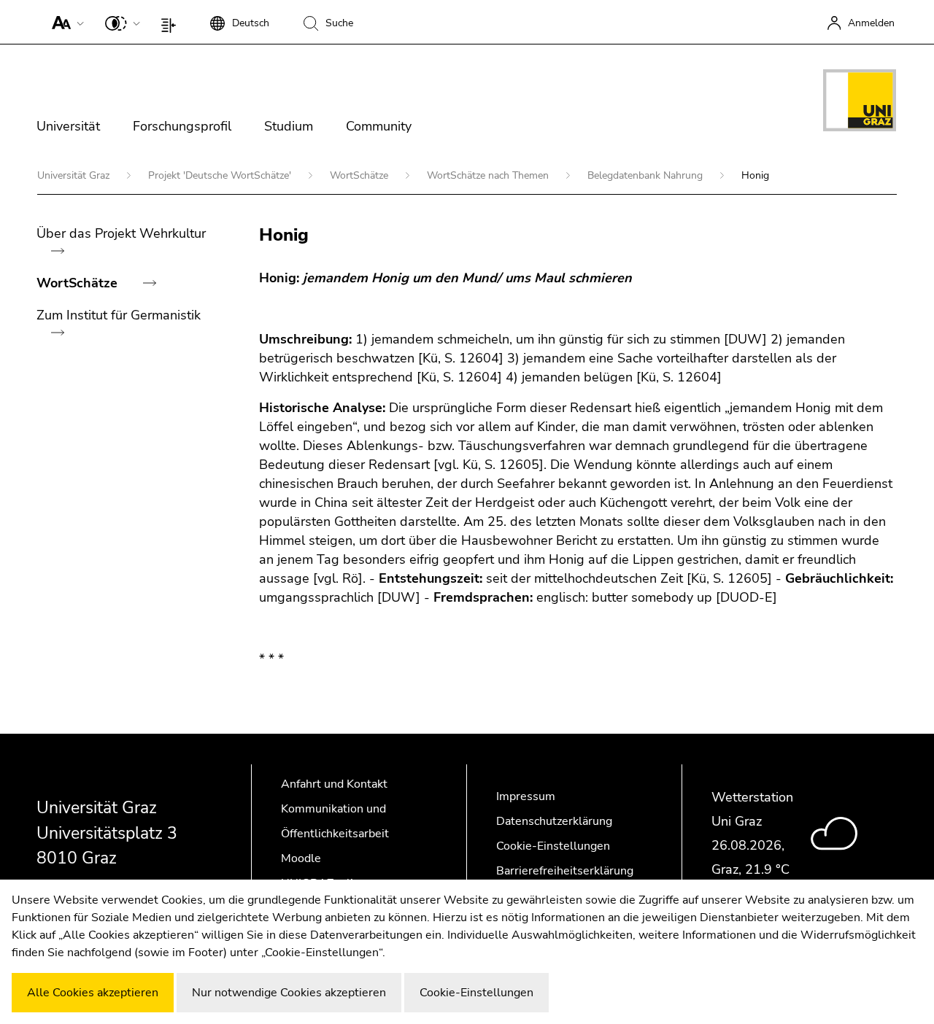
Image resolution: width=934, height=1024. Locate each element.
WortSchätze (360, 175)
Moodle (301, 858)
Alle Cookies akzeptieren (92, 993)
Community (379, 126)
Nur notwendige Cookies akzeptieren (289, 993)
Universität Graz (74, 175)
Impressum (525, 796)
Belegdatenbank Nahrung (646, 175)
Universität (68, 126)
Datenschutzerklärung (554, 821)
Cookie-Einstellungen (553, 846)
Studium (288, 126)
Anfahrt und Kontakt (334, 784)
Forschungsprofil (182, 126)
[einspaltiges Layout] (171, 22)
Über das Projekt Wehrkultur (121, 233)
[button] (64, 22)
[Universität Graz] (859, 102)
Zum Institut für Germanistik (118, 315)
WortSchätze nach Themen (489, 175)
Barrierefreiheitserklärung (564, 871)
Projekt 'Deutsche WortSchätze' (221, 175)
